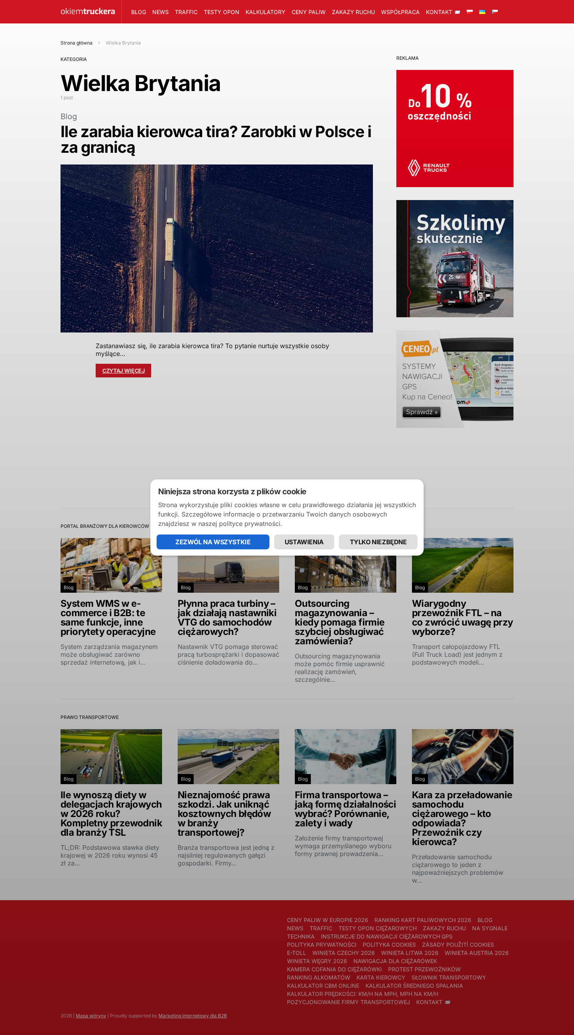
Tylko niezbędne (378, 542)
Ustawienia (304, 542)
